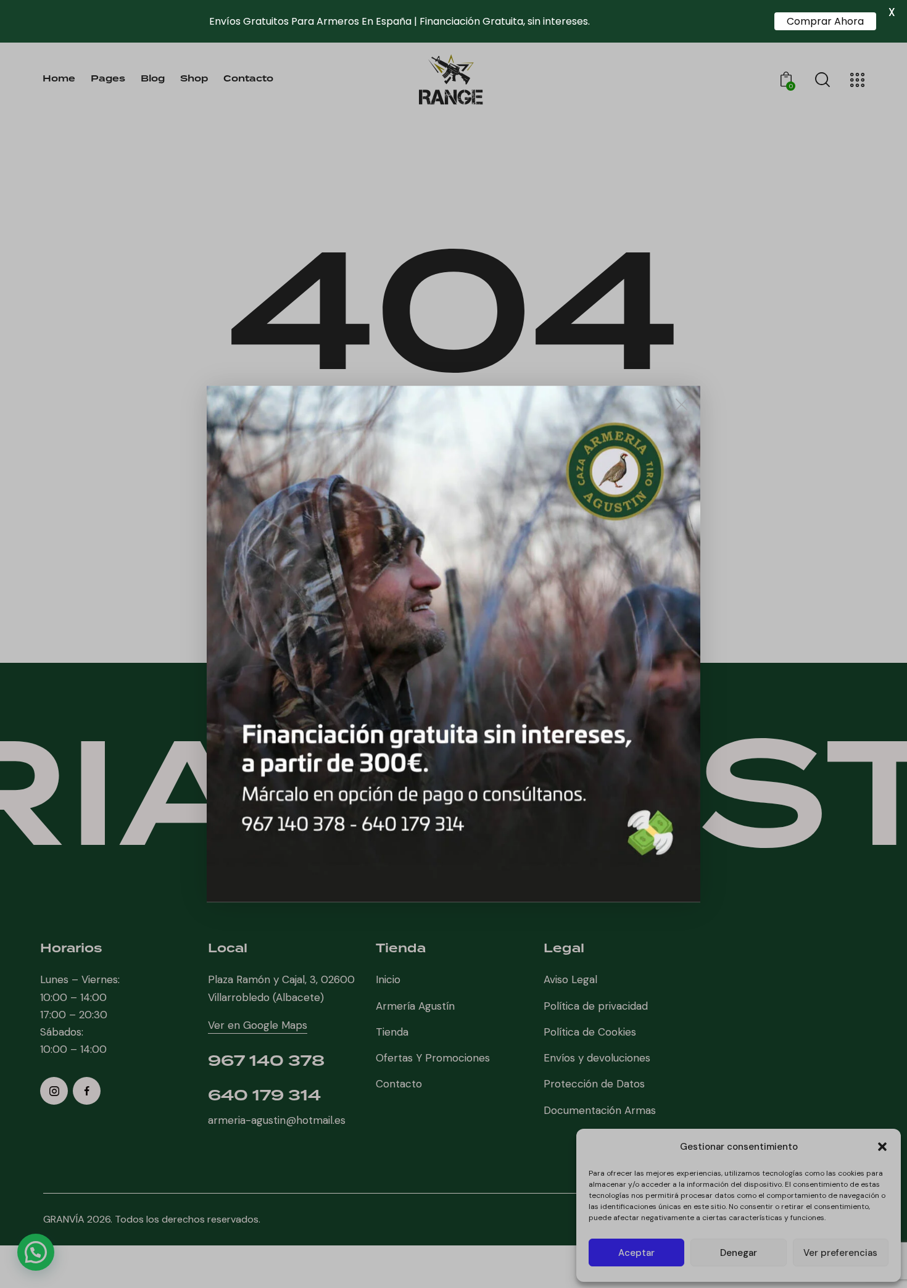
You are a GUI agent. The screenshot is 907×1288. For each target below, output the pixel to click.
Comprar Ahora (825, 21)
